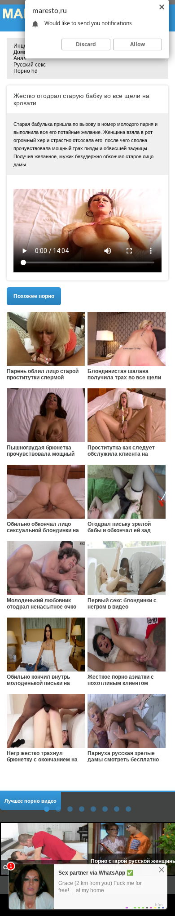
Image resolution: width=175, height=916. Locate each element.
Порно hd (25, 71)
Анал (19, 58)
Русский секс (29, 65)
